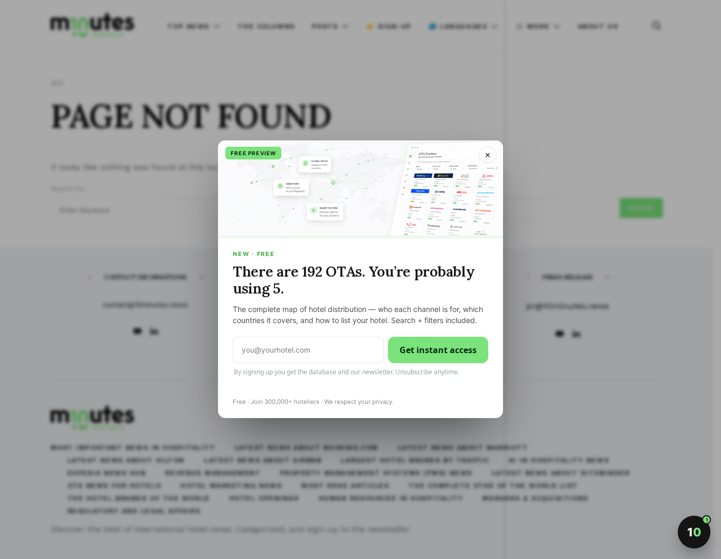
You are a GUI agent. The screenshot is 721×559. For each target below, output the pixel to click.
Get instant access (438, 350)
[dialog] (360, 279)
